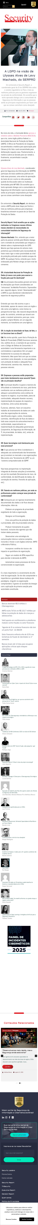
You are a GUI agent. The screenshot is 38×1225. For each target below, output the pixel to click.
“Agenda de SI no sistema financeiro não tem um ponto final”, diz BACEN (19, 628)
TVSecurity (6, 1186)
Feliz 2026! (5, 868)
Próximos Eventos (7, 1174)
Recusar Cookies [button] (11, 1219)
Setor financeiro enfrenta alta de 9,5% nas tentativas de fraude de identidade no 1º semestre (18, 637)
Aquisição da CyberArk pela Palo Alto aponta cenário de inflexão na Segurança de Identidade (19, 792)
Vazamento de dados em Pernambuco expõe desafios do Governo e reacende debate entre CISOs (17, 883)
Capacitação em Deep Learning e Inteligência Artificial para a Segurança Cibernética (19, 915)
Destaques (31, 111)
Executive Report (8, 1190)
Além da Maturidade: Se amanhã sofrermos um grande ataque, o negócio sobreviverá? (19, 899)
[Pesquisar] (13, 6)
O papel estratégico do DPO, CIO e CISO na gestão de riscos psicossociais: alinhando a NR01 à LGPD (18, 668)
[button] (6, 2)
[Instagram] (6, 1117)
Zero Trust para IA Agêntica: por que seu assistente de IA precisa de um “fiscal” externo (17, 700)
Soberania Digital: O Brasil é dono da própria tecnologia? (17, 762)
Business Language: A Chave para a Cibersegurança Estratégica (19, 776)
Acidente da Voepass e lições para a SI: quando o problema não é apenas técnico (19, 853)
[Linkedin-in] (3, 1117)
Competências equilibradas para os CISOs (13, 807)
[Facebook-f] (9, 1117)
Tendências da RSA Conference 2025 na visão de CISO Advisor (19, 732)
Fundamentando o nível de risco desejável (13, 837)
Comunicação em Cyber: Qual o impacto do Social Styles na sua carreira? (19, 684)
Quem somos (6, 1198)
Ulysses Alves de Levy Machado (13, 168)
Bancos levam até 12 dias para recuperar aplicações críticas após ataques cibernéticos (17, 646)
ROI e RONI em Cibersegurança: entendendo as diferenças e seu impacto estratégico (19, 716)
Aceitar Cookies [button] (27, 1219)
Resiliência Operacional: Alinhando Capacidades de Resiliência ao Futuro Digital (19, 822)
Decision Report (8, 1194)
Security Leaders (8, 1170)
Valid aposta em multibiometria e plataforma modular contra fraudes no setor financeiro (19, 621)
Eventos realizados (7, 1178)
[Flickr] (13, 1117)
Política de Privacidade (10, 1201)
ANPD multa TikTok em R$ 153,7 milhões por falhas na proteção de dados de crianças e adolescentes (19, 613)
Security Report (8, 1183)
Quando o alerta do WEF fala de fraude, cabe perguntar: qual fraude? (18, 747)
